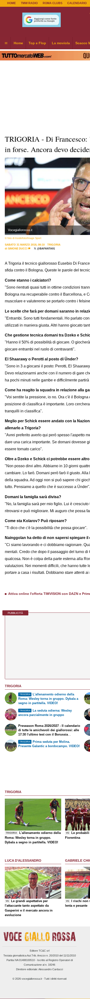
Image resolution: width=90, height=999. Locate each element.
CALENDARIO (77, 3)
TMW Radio (29, 3)
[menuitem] (6, 43)
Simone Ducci (17, 248)
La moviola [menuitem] (61, 43)
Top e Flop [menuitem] (37, 43)
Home (11, 3)
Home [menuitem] (18, 43)
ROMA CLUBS (52, 3)
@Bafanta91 (45, 248)
